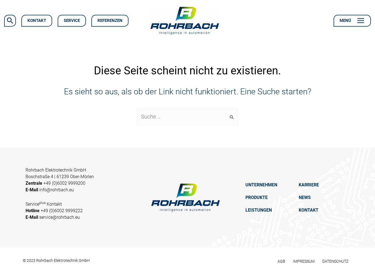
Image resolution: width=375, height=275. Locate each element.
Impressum (304, 261)
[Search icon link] (10, 21)
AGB (281, 261)
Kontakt (308, 210)
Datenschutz (335, 261)
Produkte (256, 197)
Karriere (309, 184)
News (305, 197)
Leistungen (258, 210)
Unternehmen (261, 184)
